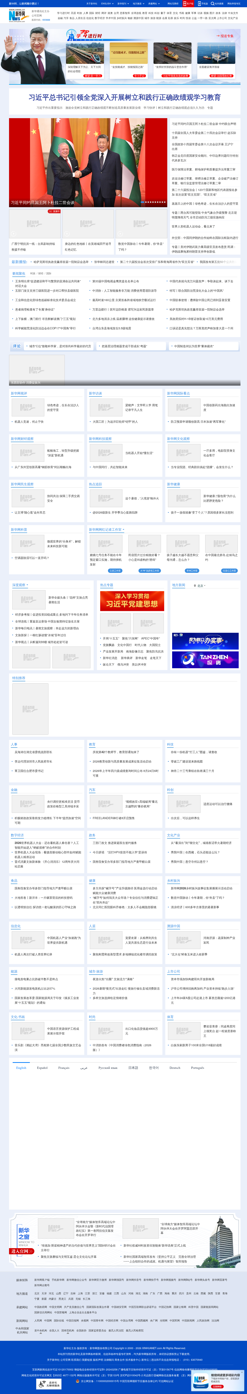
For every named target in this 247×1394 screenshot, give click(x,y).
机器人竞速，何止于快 (29, 421)
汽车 (66, 18)
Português (197, 1088)
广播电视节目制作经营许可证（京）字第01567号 (146, 1390)
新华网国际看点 (178, 393)
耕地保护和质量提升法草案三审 (215, 169)
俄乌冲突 (123, 664)
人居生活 (80, 18)
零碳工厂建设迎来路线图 (187, 761)
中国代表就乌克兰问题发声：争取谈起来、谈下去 (201, 281)
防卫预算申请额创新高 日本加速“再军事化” (198, 421)
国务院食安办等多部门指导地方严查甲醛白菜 (122, 882)
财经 (97, 13)
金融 (60, 18)
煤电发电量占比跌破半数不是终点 (36, 999)
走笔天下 (155, 657)
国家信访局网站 (43, 1333)
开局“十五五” (111, 638)
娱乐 (176, 18)
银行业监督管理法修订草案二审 (200, 183)
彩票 (170, 18)
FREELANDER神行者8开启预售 (114, 838)
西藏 (203, 1314)
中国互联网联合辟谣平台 (143, 1328)
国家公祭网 (180, 1328)
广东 (152, 1314)
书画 (181, 13)
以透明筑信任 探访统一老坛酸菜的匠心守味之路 (45, 927)
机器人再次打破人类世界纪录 (33, 975)
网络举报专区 (233, 3)
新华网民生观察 (22, 484)
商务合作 (120, 1380)
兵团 (70, 1319)
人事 (85, 13)
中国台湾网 (126, 1341)
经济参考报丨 (24, 614)
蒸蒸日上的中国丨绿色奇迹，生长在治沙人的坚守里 (205, 203)
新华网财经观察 (22, 438)
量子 (163, 13)
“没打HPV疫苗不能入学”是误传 (127, 873)
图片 (212, 13)
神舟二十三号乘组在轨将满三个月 (192, 770)
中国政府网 (40, 1328)
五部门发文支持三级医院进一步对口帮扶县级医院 (47, 290)
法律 (224, 13)
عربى (84, 1088)
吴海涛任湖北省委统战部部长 (33, 752)
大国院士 (155, 644)
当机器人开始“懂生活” (139, 452)
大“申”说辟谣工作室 (149, 570)
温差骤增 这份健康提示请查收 (135, 318)
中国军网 (175, 1341)
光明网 (163, 1341)
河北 (51, 1314)
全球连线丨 (22, 621)
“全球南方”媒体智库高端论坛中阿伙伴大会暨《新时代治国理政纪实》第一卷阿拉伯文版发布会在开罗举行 (95, 1249)
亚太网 (212, 18)
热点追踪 (95, 484)
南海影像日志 (134, 651)
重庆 (174, 1314)
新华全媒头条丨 (58, 597)
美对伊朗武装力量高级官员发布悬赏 (203, 246)
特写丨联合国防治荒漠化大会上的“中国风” (196, 290)
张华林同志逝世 (104, 261)
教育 (144, 13)
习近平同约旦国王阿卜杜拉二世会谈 (42, 202)
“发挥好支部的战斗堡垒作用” (171, 67)
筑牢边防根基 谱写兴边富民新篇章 (132, 309)
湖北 (138, 1314)
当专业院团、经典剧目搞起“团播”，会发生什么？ (202, 467)
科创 (156, 13)
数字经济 (100, 18)
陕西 (210, 1314)
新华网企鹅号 (42, 1306)
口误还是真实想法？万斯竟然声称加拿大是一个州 (201, 328)
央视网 (85, 1341)
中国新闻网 (188, 1341)
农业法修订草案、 (183, 178)
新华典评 (127, 657)
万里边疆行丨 (101, 309)
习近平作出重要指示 (50, 107)
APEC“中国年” (150, 638)
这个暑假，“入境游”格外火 (142, 498)
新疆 (44, 1319)
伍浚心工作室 (229, 570)
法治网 (215, 1341)
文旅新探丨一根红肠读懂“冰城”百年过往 (40, 635)
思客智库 (125, 13)
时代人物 (140, 644)
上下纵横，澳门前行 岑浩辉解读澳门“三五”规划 (45, 318)
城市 (147, 18)
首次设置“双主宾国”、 (189, 194)
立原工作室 (115, 570)
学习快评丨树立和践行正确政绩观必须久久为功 (174, 107)
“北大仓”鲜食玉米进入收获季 (189, 975)
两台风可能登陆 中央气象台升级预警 (203, 212)
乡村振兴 (122, 18)
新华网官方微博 (98, 1300)
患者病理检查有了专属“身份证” (35, 309)
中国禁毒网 (60, 1333)
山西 (58, 1314)
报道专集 (227, 35)
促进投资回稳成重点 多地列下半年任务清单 (60, 614)
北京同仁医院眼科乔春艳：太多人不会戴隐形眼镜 (124, 927)
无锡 (78, 1319)
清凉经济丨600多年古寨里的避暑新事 (195, 927)
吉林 (73, 1314)
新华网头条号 (202, 1300)
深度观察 (18, 584)
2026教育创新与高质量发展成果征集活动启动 (122, 761)
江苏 (87, 1314)
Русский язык (108, 1088)
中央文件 (233, 13)
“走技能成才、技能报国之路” (128, 67)
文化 (175, 13)
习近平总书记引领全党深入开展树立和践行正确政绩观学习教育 (125, 97)
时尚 (182, 18)
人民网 (38, 1341)
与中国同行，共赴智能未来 (110, 467)
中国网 (48, 1341)
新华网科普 (19, 529)
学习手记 (139, 76)
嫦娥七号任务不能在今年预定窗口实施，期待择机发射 (106, 560)
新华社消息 (110, 657)
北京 (36, 1314)
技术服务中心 (133, 1380)
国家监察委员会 (97, 1351)
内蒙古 (52, 1319)
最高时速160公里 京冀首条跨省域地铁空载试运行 (124, 300)
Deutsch (175, 1088)
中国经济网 (112, 1341)
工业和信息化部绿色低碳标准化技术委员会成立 (45, 300)
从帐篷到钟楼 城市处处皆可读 (49, 642)
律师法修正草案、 (206, 178)
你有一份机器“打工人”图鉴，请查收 (194, 752)
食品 (71, 18)
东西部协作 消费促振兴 (26, 382)
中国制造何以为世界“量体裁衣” (194, 346)
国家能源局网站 (209, 1328)
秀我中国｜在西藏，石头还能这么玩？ (195, 873)
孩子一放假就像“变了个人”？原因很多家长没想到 (202, 512)
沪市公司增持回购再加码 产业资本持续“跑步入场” (202, 1009)
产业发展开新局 (113, 651)
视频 (206, 13)
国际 (91, 13)
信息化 (90, 18)
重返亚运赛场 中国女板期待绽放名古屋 (55, 621)
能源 (158, 18)
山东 (123, 1314)
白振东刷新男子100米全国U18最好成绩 (196, 1065)
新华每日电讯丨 (25, 628)
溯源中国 (138, 18)
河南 (130, 1314)
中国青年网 (97, 1341)
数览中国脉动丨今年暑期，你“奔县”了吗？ (198, 918)
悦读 (188, 18)
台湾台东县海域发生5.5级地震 (111, 328)
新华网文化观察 (178, 438)
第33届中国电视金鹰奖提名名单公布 (115, 281)
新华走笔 (141, 657)
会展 (164, 18)
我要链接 (87, 1380)
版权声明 (98, 1380)
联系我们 (76, 1380)
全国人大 (54, 1351)
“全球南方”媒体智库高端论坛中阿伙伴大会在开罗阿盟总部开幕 (180, 1249)
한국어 (154, 1088)
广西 (159, 1314)
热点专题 (106, 584)
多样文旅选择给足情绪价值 (110, 1018)
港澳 (110, 13)
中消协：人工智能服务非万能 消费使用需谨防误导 (124, 290)
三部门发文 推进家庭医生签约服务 (115, 863)
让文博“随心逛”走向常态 (30, 512)
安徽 (102, 1314)
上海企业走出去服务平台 (83, 1333)
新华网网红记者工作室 (105, 529)
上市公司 (222, 18)
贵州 (188, 1314)
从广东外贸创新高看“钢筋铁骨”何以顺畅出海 (43, 467)
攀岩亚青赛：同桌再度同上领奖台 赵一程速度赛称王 (219, 1052)
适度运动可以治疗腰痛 (217, 824)
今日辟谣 (98, 873)
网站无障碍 (173, 3)
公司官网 (37, 15)
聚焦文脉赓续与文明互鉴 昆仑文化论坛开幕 (69, 1277)
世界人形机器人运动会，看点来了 (193, 226)
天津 (44, 1314)
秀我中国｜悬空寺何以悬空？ (189, 882)
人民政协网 (203, 1341)
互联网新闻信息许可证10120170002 (53, 1390)
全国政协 (81, 1351)
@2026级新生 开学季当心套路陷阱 (115, 512)
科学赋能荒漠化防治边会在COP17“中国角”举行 (45, 328)
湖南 (145, 1314)
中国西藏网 (141, 1341)
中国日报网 (72, 1341)
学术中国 (111, 18)
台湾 (116, 13)
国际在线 (59, 1341)
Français (63, 1088)
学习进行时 (63, 13)
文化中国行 (124, 644)
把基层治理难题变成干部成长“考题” (124, 346)
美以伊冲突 (139, 664)
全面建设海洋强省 (209, 67)
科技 (151, 13)
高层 (73, 13)
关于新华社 (91, 3)
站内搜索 (219, 3)
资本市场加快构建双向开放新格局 (192, 999)
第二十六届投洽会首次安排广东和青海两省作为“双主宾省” (157, 261)
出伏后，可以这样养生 (185, 838)
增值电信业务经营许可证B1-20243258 (96, 1390)
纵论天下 (108, 664)
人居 (92, 946)
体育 (169, 13)
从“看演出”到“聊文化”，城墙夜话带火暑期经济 (201, 863)
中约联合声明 (227, 123)
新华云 (145, 1380)
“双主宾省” (210, 194)
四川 (181, 1314)
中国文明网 (55, 1328)
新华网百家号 (219, 1300)
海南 (167, 1314)
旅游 (153, 18)
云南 (196, 1314)
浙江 (94, 1314)
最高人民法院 (116, 1351)
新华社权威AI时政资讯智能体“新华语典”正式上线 (155, 1266)
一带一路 (202, 18)
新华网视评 (19, 393)
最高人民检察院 (135, 1351)
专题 (210, 107)
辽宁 (65, 1314)
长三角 (86, 1319)
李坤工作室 (192, 570)
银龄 (130, 18)
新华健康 (173, 484)
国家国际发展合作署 (97, 1328)
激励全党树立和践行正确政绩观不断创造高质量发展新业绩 (103, 107)
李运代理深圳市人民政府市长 (33, 761)
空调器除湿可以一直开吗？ (32, 557)
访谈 (200, 13)
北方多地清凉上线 (104, 318)
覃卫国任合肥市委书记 (29, 770)
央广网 (154, 1341)
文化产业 (233, 18)
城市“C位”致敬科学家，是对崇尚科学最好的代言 (60, 346)
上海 (80, 1314)
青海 (224, 1314)
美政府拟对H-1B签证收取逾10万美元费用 (196, 318)
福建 (109, 1314)
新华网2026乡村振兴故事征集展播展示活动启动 (201, 909)
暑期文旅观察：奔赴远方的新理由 (57, 628)
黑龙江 (62, 1319)
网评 (104, 13)
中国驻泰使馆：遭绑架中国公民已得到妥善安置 (200, 300)
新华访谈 (95, 393)
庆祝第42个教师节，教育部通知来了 (116, 752)
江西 (116, 1314)
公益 (194, 18)
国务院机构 (67, 1351)
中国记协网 (165, 1328)
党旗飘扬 (108, 644)
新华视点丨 (22, 642)
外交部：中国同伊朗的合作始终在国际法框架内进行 (205, 237)
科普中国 (193, 1328)
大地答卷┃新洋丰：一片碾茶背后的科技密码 (44, 918)
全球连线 (136, 13)
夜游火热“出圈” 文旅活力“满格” (113, 999)
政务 (218, 13)
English (21, 1088)
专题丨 (176, 212)
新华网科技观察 (100, 438)
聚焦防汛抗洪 (155, 651)
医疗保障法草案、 (183, 169)
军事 (193, 13)
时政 (79, 13)
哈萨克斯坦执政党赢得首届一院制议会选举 (61, 261)
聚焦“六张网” (130, 638)
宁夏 (36, 1319)
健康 (187, 13)
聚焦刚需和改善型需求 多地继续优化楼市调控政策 (125, 975)
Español (42, 1088)
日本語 (133, 1088)
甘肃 (217, 1314)
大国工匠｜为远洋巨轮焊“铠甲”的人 (115, 421)
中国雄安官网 (119, 1328)
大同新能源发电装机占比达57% (35, 1009)
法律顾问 (109, 1380)
